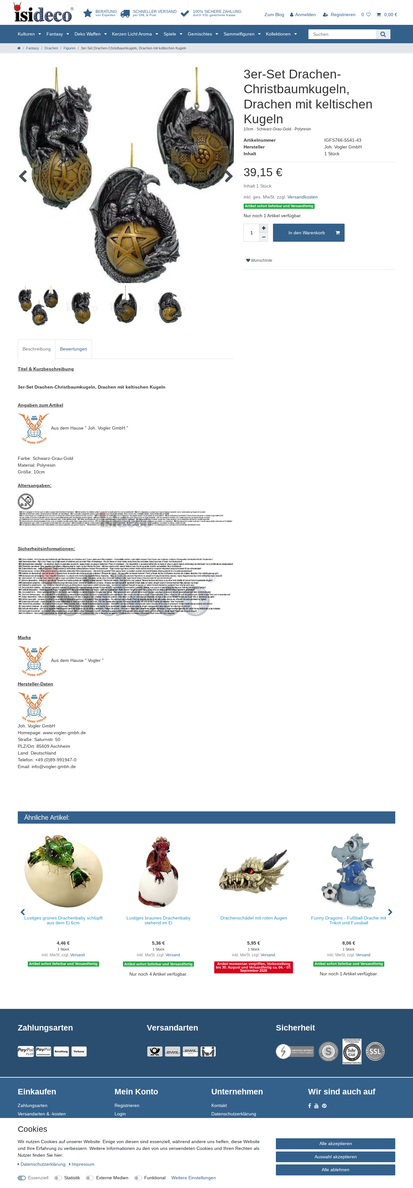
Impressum (83, 1164)
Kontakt (219, 1105)
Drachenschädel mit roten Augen (253, 917)
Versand (77, 955)
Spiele (170, 33)
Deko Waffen (88, 33)
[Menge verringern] (263, 237)
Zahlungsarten (32, 1105)
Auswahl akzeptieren (336, 1156)
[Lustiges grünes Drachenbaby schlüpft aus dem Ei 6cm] (63, 871)
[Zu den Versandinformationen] (155, 1051)
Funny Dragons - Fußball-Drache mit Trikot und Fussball (348, 920)
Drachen (51, 48)
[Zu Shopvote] (328, 1051)
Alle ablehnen (335, 1169)
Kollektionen (279, 33)
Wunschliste (261, 260)
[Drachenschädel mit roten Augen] (253, 871)
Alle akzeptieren (335, 1143)
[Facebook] (309, 1106)
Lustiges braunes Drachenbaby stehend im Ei (158, 920)
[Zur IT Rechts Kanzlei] (295, 1051)
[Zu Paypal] (26, 1051)
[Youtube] (316, 1106)
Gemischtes (200, 33)
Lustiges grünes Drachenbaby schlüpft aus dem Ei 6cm (63, 920)
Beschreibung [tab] (37, 348)
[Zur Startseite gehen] (19, 48)
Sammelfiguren (240, 33)
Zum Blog (274, 14)
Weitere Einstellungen (193, 1177)
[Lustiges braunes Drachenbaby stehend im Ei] (158, 871)
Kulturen (27, 33)
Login (120, 1113)
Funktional (155, 1177)
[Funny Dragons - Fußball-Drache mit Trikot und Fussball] (348, 871)
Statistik (72, 1177)
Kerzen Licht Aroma (132, 33)
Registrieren (127, 1105)
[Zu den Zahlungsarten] (79, 1051)
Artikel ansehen (66, 987)
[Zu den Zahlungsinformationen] (61, 1051)
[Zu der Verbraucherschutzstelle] (352, 1051)
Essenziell (38, 1177)
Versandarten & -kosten (42, 1113)
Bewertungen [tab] (73, 348)
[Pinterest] (324, 1106)
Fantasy (55, 33)
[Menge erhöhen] (263, 228)
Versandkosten (302, 196)
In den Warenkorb (306, 232)
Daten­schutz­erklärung (44, 1164)
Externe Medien (112, 1177)
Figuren (70, 48)
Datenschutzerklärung (233, 1113)
